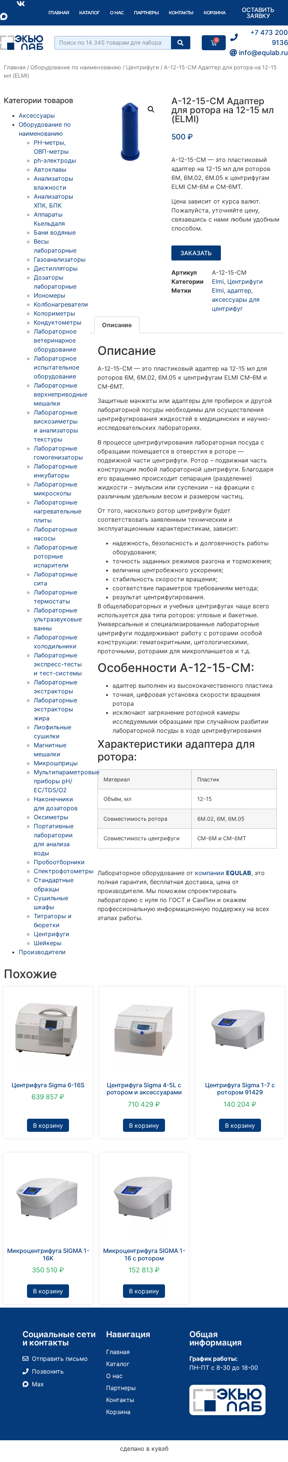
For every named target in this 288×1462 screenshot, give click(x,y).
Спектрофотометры (63, 871)
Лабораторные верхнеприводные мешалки (60, 394)
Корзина (214, 12)
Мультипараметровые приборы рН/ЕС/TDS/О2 (66, 781)
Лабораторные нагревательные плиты (57, 511)
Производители (42, 952)
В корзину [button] (48, 1125)
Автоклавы (50, 169)
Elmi (218, 281)
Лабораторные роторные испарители (55, 556)
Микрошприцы (56, 763)
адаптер (239, 290)
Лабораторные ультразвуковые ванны (58, 619)
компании (223, 873)
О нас (117, 12)
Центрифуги (142, 67)
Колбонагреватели (61, 304)
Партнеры (146, 12)
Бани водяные (55, 232)
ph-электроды (55, 160)
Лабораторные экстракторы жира (55, 709)
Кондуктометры (57, 322)
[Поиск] (180, 42)
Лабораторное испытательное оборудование (56, 367)
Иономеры (49, 295)
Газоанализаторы (60, 259)
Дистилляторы (56, 268)
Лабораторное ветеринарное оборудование (55, 340)
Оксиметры (51, 817)
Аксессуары (37, 115)
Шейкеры (48, 943)
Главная (58, 12)
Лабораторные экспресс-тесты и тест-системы (58, 664)
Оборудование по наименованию (75, 67)
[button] (151, 109)
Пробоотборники (59, 862)
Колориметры (54, 313)
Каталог (89, 12)
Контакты (181, 12)
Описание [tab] (117, 325)
